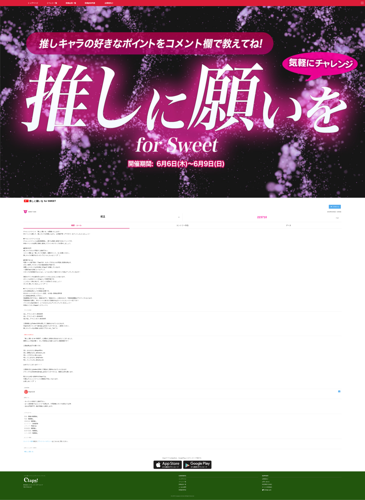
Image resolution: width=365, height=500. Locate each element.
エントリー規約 (28, 441)
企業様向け (109, 3)
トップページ (182, 479)
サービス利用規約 (267, 487)
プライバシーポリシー (45, 441)
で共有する (335, 206)
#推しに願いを (28, 451)
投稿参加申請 (90, 3)
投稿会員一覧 (71, 3)
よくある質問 (182, 487)
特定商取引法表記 (267, 484)
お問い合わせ (265, 481)
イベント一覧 (52, 3)
